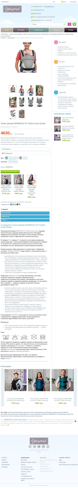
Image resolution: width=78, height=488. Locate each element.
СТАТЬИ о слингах (26, 471)
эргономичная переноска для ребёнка (55, 412)
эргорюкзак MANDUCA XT (49, 414)
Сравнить (7, 149)
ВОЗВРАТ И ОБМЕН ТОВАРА (28, 462)
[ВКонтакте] (11, 204)
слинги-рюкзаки (35, 414)
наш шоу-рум (11, 349)
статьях (7, 358)
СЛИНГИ (4, 460)
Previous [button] (2, 387)
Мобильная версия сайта (46, 471)
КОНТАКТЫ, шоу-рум (26, 467)
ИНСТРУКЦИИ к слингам (27, 469)
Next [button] (75, 387)
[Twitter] (13, 204)
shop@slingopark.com (38, 10)
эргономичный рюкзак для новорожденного (15, 414)
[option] (26, 57)
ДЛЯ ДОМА (5, 467)
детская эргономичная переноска (19, 412)
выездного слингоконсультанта (19, 351)
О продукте (4, 209)
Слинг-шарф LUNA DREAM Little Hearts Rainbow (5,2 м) (68, 136)
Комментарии (5, 216)
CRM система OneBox (43, 485)
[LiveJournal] (20, 204)
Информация (5, 1)
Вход (64, 1)
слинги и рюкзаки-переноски (17, 416)
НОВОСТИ (24, 474)
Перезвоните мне (49, 6)
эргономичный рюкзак (34, 416)
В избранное (8, 153)
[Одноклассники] (15, 204)
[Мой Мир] (17, 204)
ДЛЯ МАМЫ (5, 462)
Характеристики (6, 212)
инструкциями (20, 345)
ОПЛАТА (23, 464)
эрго (32, 412)
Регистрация (73, 1)
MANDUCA (9, 167)
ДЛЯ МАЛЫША (5, 464)
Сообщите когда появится (10, 171)
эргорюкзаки (38, 412)
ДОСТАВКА (24, 460)
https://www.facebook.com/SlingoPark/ (68, 464)
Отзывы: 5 (4, 220)
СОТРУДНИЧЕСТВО (26, 476)
